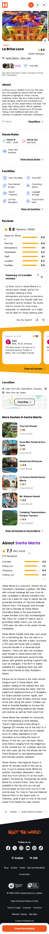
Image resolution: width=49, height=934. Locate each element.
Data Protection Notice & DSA (24, 901)
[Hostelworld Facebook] (8, 848)
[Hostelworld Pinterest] (34, 848)
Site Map (33, 914)
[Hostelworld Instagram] (21, 848)
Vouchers (37, 907)
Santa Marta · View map (18, 58)
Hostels (14, 868)
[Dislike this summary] (43, 320)
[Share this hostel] (45, 40)
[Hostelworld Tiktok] (41, 848)
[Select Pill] (31, 5)
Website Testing (19, 914)
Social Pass (24, 874)
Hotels (22, 868)
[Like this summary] (37, 320)
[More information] (41, 277)
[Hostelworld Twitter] (15, 848)
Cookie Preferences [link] (24, 921)
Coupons (27, 907)
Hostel (6, 45)
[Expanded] (6, 812)
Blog (6, 868)
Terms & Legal (13, 907)
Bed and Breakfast (36, 868)
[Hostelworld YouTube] (28, 848)
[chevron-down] (29, 553)
